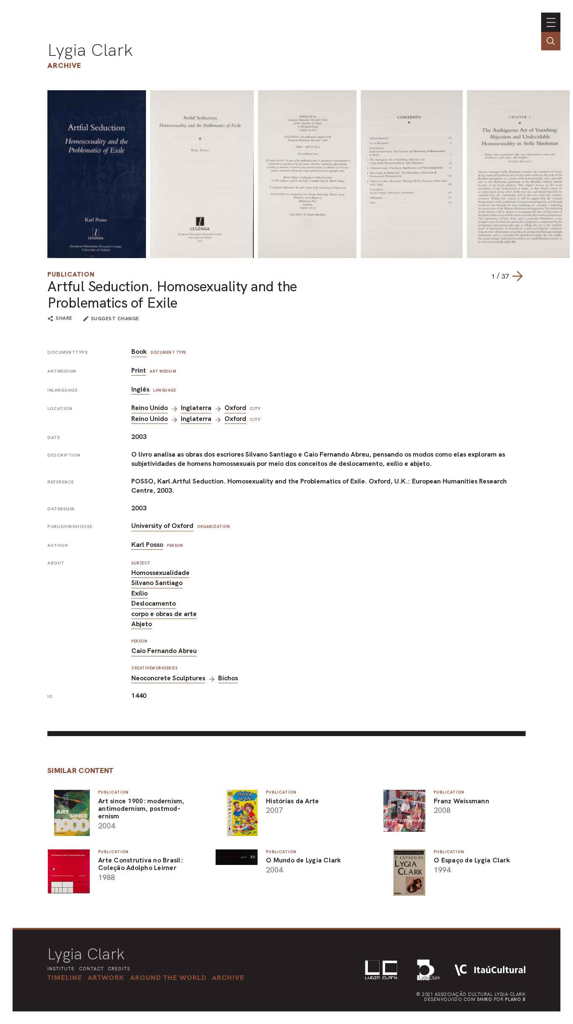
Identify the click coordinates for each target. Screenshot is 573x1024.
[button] (168, 977)
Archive (64, 65)
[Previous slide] (483, 276)
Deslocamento (153, 603)
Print (138, 370)
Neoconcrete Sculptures (168, 678)
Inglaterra (196, 407)
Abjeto (141, 623)
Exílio (139, 593)
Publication (71, 274)
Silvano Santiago (156, 582)
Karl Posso (147, 544)
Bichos (228, 678)
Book (139, 351)
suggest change (115, 318)
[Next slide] (517, 276)
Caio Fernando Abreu (164, 650)
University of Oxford (162, 525)
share (64, 318)
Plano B (515, 999)
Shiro (484, 999)
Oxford (235, 407)
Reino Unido (149, 407)
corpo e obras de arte (164, 613)
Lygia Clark (90, 50)
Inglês (140, 389)
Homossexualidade (160, 572)
